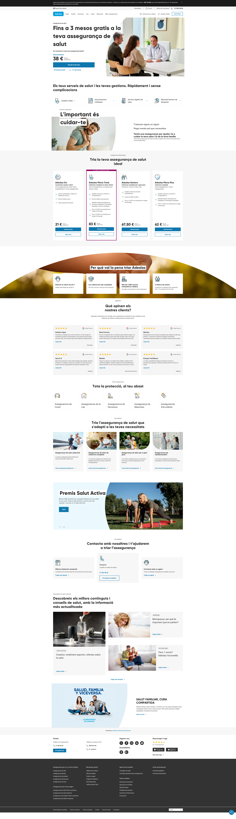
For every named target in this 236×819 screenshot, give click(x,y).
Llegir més (58, 342)
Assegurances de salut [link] (59, 771)
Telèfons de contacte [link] (92, 771)
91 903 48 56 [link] (178, 8)
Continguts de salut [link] (125, 771)
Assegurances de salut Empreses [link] (62, 793)
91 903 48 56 (104, 573)
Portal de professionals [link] (159, 773)
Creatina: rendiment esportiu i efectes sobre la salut (78, 656)
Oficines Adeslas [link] (91, 773)
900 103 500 (147, 2)
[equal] (121, 752)
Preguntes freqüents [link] (92, 779)
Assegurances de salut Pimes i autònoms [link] (65, 790)
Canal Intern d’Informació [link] (126, 793)
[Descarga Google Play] (158, 749)
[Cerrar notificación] (181, 2)
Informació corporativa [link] (126, 782)
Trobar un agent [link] (90, 776)
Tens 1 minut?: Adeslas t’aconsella (168, 654)
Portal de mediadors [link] (158, 771)
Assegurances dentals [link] (59, 773)
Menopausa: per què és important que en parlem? (165, 620)
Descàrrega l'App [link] (91, 782)
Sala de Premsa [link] (123, 787)
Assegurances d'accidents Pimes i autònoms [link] (65, 796)
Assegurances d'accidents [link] (60, 776)
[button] (109, 578)
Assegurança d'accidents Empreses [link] (63, 798)
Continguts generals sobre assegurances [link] (131, 773)
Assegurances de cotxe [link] (59, 782)
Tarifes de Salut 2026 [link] (92, 784)
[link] (59, 8)
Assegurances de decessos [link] (60, 779)
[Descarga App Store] (172, 749)
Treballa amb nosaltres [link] (125, 790)
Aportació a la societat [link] (125, 785)
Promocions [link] (122, 796)
